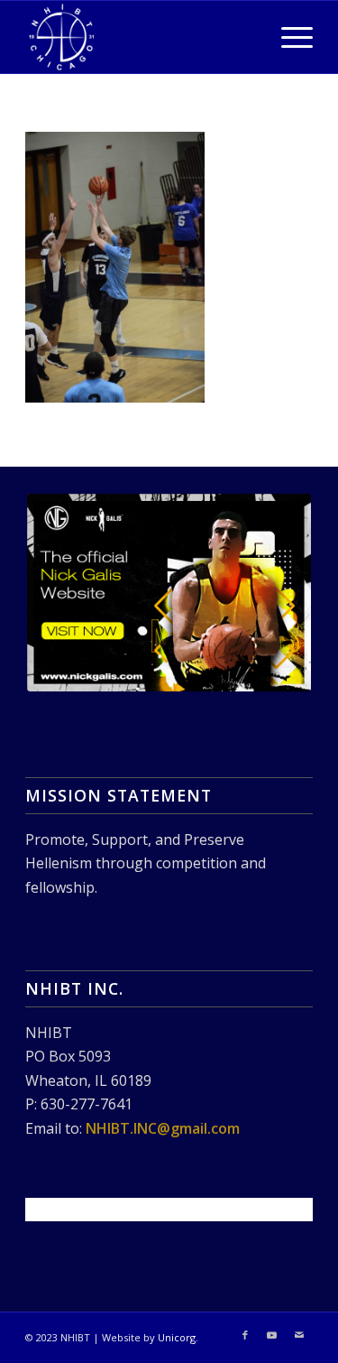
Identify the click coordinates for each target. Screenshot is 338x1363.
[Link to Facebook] (245, 1335)
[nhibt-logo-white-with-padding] (140, 37)
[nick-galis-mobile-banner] (169, 592)
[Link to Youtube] (272, 1335)
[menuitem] (288, 37)
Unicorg (177, 1337)
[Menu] (288, 37)
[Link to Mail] (299, 1335)
